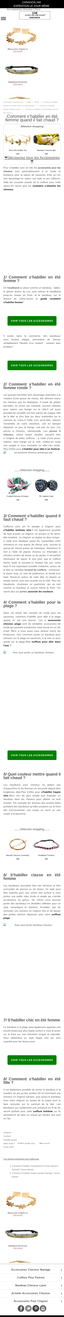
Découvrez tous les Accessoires (34, 157)
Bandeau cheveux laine (30, 1285)
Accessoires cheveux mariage (30, 1269)
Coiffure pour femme (31, 1277)
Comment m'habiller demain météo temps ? (10, 1139)
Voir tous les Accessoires (32, 320)
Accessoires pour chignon (31, 1301)
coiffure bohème (43, 1111)
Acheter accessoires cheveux (31, 1293)
